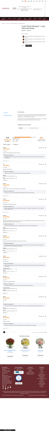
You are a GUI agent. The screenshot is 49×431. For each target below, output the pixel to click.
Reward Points (30, 371)
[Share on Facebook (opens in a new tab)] (6, 160)
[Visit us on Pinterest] (10, 385)
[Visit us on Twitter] (3, 387)
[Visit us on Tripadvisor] (7, 385)
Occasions (14, 18)
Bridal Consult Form (41, 375)
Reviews (41, 379)
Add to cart (29, 45)
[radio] (24, 137)
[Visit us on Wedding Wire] (5, 388)
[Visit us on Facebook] (3, 385)
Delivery (30, 369)
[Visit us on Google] (5, 385)
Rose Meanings (42, 384)
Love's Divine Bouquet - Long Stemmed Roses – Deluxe (35, 39)
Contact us (42, 382)
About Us (41, 369)
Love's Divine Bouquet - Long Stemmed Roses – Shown (35, 36)
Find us (3, 374)
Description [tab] (6, 112)
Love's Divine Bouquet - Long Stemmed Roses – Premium (35, 41)
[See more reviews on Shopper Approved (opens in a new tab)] (9, 160)
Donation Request (41, 383)
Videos (42, 385)
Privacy (30, 370)
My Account (42, 386)
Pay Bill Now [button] (18, 383)
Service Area (42, 371)
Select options (10, 356)
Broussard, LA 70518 (5, 371)
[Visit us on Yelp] (5, 387)
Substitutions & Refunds (30, 372)
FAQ (41, 372)
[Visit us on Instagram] (3, 388)
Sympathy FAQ (41, 374)
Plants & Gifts (30, 19)
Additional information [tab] (8, 115)
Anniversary (8, 23)
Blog (42, 370)
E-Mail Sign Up (41, 376)
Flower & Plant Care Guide (41, 378)
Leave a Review (41, 380)
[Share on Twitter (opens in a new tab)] (7, 160)
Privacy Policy (20, 395)
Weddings (40, 18)
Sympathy (9, 18)
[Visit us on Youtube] (8, 387)
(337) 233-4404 (25, 10)
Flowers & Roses (20, 19)
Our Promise (41, 368)
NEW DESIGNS (25, 19)
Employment (41, 377)
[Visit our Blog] (7, 388)
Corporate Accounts (30, 368)
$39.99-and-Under (4, 19)
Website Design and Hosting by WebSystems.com (38, 395)
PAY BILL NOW (44, 19)
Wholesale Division (30, 374)
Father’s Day (35, 19)
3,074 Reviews (7, 141)
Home (4, 23)
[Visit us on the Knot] (10, 387)
